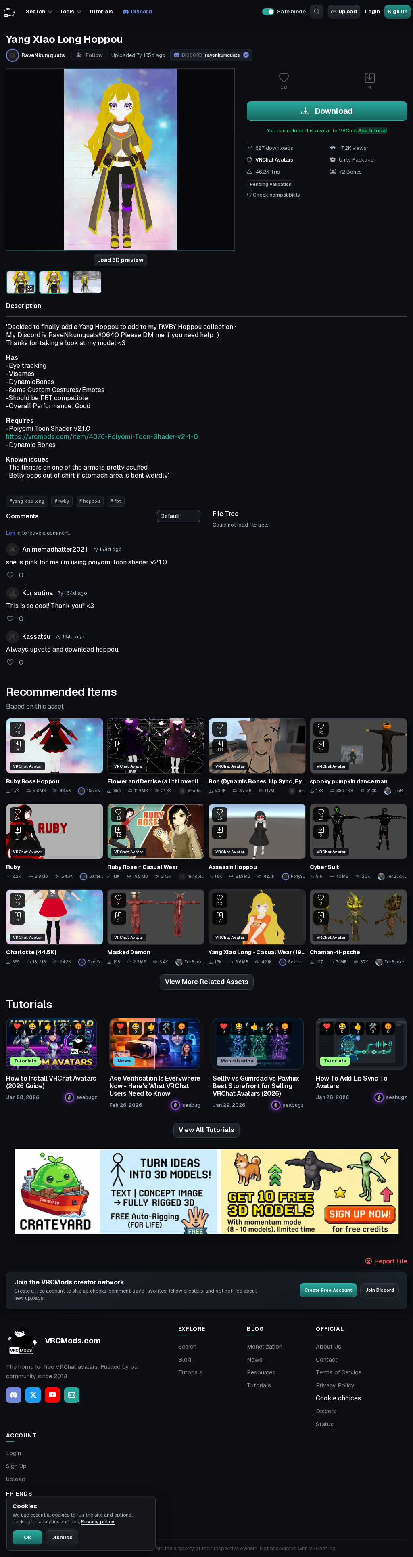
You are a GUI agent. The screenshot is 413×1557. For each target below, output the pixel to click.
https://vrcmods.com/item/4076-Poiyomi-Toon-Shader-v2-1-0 (102, 436)
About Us (328, 1346)
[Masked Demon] (155, 927)
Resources (261, 1372)
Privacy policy (98, 1522)
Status (325, 1424)
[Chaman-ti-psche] (358, 927)
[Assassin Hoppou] (257, 842)
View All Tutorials (206, 1130)
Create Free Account (328, 1290)
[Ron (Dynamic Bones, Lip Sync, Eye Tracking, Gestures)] (257, 756)
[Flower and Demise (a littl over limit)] (155, 756)
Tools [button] (67, 11)
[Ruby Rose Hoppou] (54, 756)
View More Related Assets (206, 982)
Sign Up (16, 1466)
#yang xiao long (27, 501)
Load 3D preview (120, 260)
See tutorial (372, 130)
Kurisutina (37, 593)
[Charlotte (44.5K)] (54, 927)
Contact (327, 1359)
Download (333, 111)
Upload (347, 11)
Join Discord (379, 1290)
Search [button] (35, 11)
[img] (206, 1191)
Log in (13, 532)
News (255, 1359)
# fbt (116, 501)
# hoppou (89, 501)
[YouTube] (52, 1395)
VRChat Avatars (274, 159)
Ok (27, 1537)
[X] (33, 1395)
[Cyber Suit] (358, 842)
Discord (141, 11)
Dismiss (62, 1537)
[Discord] (13, 1395)
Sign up (397, 11)
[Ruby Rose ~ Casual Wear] (155, 842)
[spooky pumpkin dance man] (358, 756)
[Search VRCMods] (316, 12)
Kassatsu (36, 636)
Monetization (264, 1346)
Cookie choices (338, 1398)
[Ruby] (54, 842)
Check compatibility (276, 195)
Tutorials (101, 11)
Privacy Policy (335, 1385)
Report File (390, 1261)
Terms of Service (338, 1372)
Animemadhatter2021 (55, 549)
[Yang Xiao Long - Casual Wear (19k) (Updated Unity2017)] (257, 927)
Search (187, 1346)
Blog (184, 1359)
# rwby (62, 501)
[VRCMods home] (9, 12)
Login (372, 11)
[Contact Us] (71, 1395)
